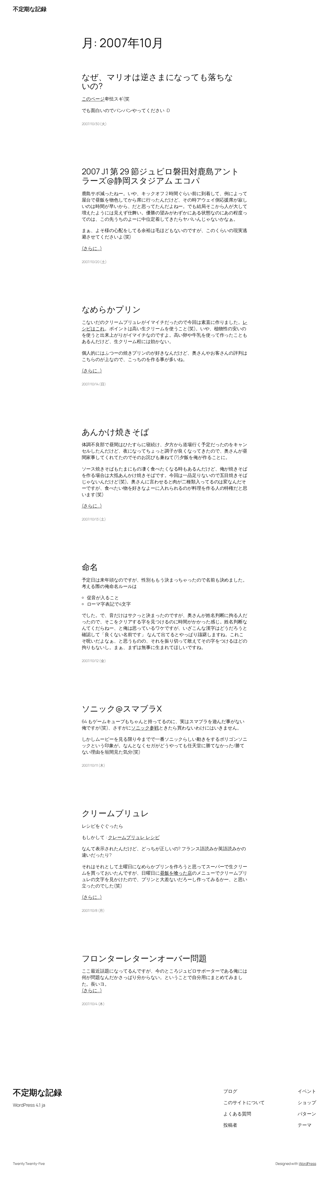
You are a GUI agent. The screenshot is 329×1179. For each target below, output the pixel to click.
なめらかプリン (111, 309)
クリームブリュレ (115, 813)
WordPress (307, 1163)
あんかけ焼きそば (115, 432)
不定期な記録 (29, 9)
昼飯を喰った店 (176, 873)
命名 (90, 567)
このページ (93, 99)
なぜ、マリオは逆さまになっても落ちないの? (157, 82)
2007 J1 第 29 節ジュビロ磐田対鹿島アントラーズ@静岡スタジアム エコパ (160, 176)
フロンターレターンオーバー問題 (144, 958)
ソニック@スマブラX (122, 708)
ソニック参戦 (145, 728)
